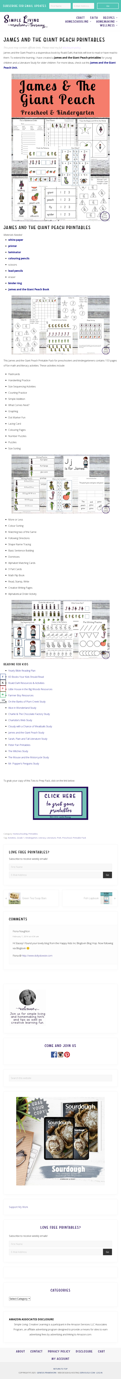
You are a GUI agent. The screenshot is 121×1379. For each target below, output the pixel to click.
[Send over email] (3, 694)
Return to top (60, 1368)
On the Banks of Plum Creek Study (27, 701)
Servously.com (87, 1372)
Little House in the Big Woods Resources (30, 689)
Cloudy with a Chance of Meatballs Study (30, 726)
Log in (99, 1372)
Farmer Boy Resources (20, 695)
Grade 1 (20, 837)
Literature (51, 837)
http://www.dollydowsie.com (37, 955)
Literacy (42, 837)
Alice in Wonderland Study (22, 707)
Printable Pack (79, 837)
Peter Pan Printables (19, 745)
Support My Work (18, 1207)
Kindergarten (31, 837)
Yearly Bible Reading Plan (21, 670)
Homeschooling (20, 833)
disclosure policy (72, 47)
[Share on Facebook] (3, 677)
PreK (59, 837)
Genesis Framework (47, 1372)
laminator (14, 252)
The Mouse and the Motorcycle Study (28, 757)
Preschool (67, 837)
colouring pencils (18, 258)
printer (12, 246)
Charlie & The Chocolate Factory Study (29, 714)
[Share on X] (3, 683)
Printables (33, 833)
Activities (12, 837)
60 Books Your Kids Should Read (26, 676)
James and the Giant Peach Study (26, 732)
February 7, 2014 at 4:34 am (26, 936)
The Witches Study (18, 751)
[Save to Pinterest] (3, 689)
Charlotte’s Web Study (20, 720)
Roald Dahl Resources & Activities (26, 683)
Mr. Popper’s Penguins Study (23, 763)
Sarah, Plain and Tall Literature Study (27, 738)
